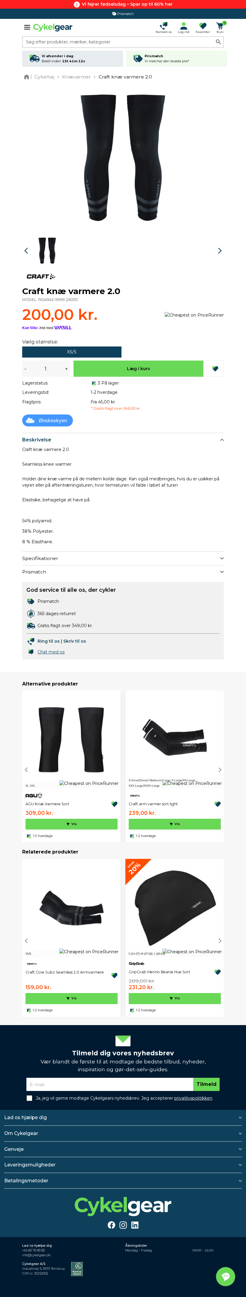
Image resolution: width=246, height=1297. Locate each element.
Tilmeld (206, 1084)
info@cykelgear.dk (36, 1255)
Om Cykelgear (21, 1133)
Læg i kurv (138, 368)
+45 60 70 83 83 (33, 1250)
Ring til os (49, 641)
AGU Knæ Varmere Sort (47, 804)
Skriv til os (74, 641)
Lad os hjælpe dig (25, 1117)
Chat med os (51, 652)
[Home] (27, 76)
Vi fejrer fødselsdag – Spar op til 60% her (127, 4)
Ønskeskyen (53, 420)
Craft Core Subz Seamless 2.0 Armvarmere (65, 972)
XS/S (71, 352)
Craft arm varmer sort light (153, 804)
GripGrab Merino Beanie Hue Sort (159, 972)
